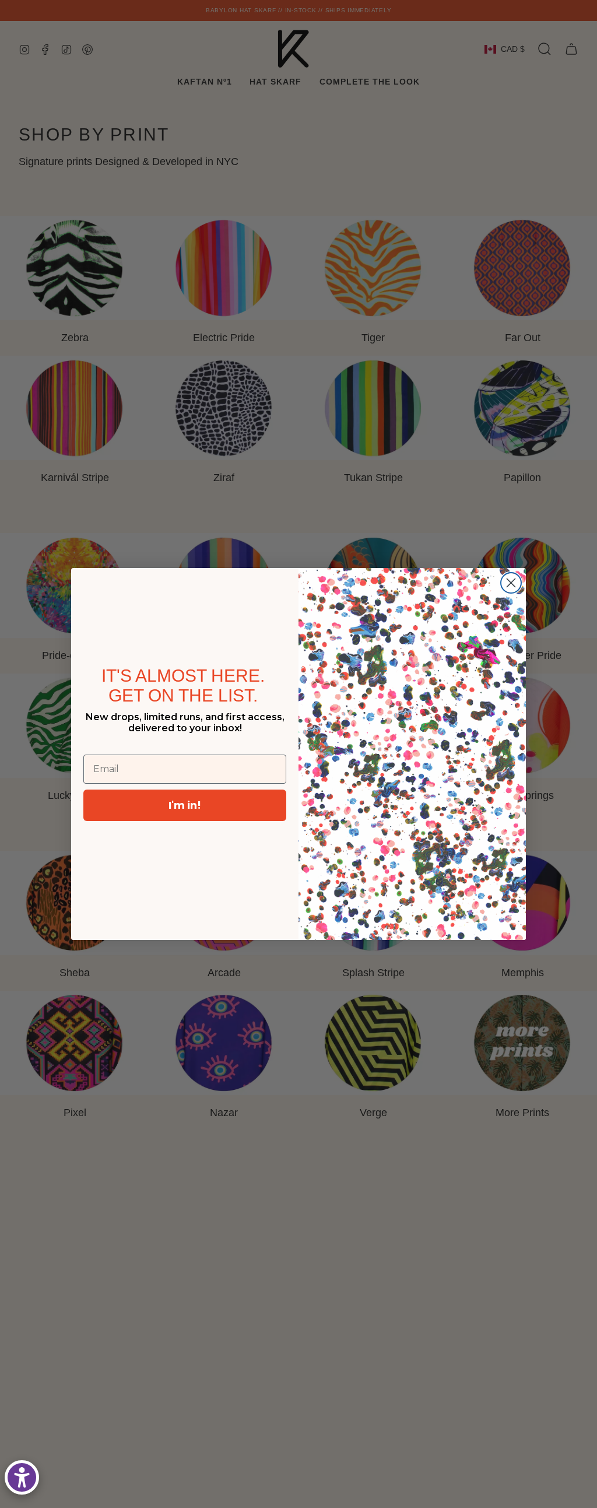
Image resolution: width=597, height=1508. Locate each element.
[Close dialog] (511, 583)
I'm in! (184, 805)
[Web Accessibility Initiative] (22, 1477)
